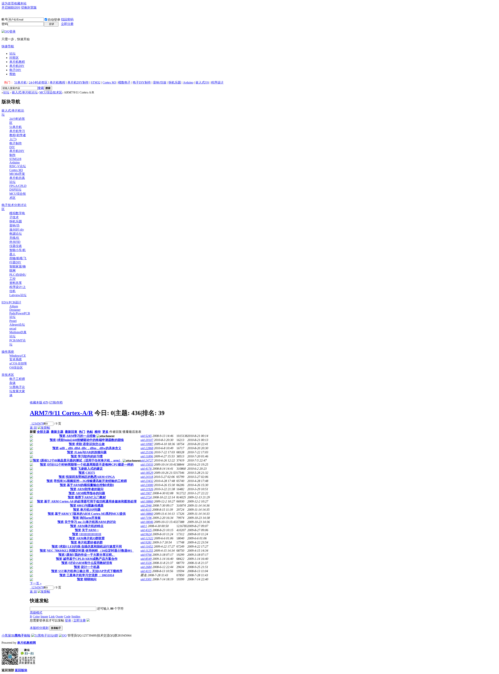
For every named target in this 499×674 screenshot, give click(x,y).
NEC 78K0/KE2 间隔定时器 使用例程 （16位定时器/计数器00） (90, 550)
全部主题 (43, 431)
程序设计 (217, 82)
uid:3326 (146, 563)
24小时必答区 (38, 82)
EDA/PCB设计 (11, 302)
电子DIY (15, 70)
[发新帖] (44, 427)
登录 (68, 620)
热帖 (90, 431)
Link (52, 616)
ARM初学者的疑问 (90, 489)
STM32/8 (15, 159)
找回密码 (67, 19)
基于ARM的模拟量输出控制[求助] (90, 485)
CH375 (90, 472)
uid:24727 (147, 460)
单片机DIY (16, 66)
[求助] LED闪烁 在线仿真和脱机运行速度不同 (90, 546)
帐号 (5, 19)
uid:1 (144, 526)
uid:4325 (146, 530)
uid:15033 (147, 464)
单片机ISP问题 (90, 509)
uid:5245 (146, 435)
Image (44, 616)
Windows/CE (17, 355)
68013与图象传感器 (90, 505)
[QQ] (63, 635)
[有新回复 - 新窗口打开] (31, 436)
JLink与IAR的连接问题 (90, 452)
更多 (105, 431)
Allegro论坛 (17, 324)
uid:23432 (147, 481)
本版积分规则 (39, 628)
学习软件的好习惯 (90, 456)
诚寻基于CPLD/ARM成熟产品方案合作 (90, 558)
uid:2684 (146, 567)
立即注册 (67, 24)
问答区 (14, 57)
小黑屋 (6, 635)
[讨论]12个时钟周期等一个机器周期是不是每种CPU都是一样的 (90, 464)
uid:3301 (146, 579)
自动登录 (54, 19)
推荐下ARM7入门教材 (90, 497)
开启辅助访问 (11, 7)
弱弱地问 (90, 579)
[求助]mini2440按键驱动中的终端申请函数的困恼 (90, 440)
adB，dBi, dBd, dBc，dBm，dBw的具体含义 (90, 448)
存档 (59, 402)
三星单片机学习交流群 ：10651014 (90, 575)
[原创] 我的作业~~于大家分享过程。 (90, 554)
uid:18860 (147, 501)
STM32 (95, 82)
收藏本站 (20, 3)
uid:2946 (146, 505)
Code (67, 616)
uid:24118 (147, 476)
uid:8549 (146, 558)
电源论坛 (15, 233)
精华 (98, 431)
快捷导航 (8, 46)
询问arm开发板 (90, 517)
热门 (82, 431)
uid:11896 (147, 456)
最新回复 (71, 431)
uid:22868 (147, 448)
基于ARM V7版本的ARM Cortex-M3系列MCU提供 (90, 513)
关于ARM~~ (90, 530)
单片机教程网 (26, 642)
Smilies (75, 616)
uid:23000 (147, 485)
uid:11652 (147, 546)
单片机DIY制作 (78, 82)
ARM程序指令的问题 (90, 493)
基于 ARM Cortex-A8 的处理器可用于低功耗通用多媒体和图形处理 (90, 501)
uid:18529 (147, 472)
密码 (5, 24)
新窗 (33, 431)
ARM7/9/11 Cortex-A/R (61, 412)
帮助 (12, 74)
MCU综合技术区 (50, 92)
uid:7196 (146, 517)
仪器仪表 (15, 246)
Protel (13, 321)
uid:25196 (147, 452)
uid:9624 (146, 534)
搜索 (41, 88)
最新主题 (57, 431)
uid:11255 (147, 550)
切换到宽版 (29, 7)
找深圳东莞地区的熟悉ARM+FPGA (90, 476)
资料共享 (15, 283)
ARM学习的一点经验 (81, 435)
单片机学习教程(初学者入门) (17, 135)
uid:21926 (147, 489)
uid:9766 (146, 554)
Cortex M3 (109, 82)
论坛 (12, 53)
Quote (59, 616)
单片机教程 (17, 61)
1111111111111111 (90, 534)
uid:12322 (147, 538)
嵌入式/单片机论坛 (25, 92)
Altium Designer (14, 308)
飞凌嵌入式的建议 (90, 468)
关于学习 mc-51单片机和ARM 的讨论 (90, 522)
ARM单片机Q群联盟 (90, 538)
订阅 (53, 402)
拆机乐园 (174, 82)
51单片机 (20, 82)
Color (36, 616)
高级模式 (36, 612)
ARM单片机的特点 (90, 526)
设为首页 (8, 3)
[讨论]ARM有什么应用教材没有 (90, 563)
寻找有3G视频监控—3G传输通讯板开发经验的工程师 (90, 481)
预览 (62, 435)
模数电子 (124, 82)
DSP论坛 (15, 189)
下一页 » (36, 583)
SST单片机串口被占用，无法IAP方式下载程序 (90, 571)
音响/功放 (159, 82)
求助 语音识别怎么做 (90, 444)
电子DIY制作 (142, 82)
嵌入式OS (202, 82)
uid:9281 (146, 542)
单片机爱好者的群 (90, 542)
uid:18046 (147, 522)
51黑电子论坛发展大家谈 (17, 391)
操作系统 (8, 351)
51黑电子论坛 (21, 635)
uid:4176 (146, 468)
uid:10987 (147, 444)
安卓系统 (15, 359)
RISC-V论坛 (17, 166)
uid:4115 (146, 509)
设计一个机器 (90, 567)
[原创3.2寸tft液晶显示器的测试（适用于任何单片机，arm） (81, 460)
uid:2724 (146, 497)
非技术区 (8, 374)
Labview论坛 (18, 295)
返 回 (33, 427)
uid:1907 (146, 493)
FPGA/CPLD (18, 186)
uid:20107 (147, 440)
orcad (12, 328)
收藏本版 (39, 402)
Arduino (188, 82)
